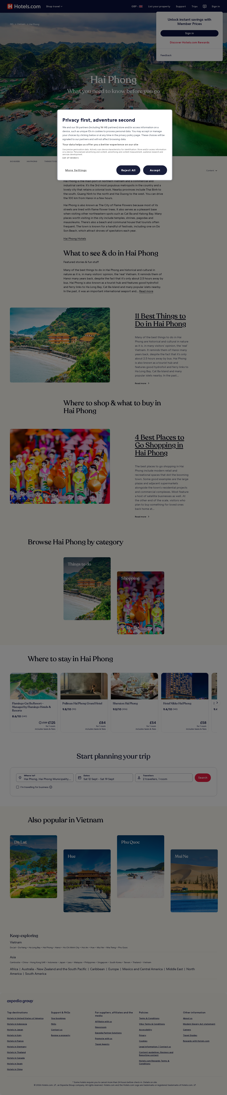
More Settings (76, 170)
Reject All (128, 170)
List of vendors (70, 158)
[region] (114, 144)
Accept (155, 170)
